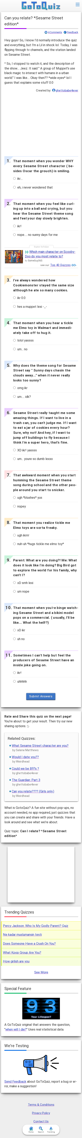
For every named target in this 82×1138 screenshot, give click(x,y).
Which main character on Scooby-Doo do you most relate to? (50, 254)
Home (31, 1132)
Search (41, 1132)
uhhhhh (22, 681)
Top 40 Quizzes (60, 265)
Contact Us (41, 1121)
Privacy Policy (41, 1113)
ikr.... (20, 179)
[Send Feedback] (41, 1065)
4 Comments (55, 32)
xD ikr (21, 630)
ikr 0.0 (21, 298)
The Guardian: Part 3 (26, 780)
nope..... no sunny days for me (37, 235)
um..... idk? (24, 397)
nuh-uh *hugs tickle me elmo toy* (40, 544)
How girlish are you (16, 961)
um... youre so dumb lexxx (35, 459)
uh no (21, 639)
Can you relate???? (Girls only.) (33, 791)
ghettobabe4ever (67, 90)
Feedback (72, 32)
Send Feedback (15, 1081)
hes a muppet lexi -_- (32, 307)
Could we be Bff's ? (25, 769)
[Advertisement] (41, 123)
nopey (21, 506)
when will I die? (15, 1029)
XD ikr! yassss (27, 450)
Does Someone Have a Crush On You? (29, 943)
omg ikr (22, 388)
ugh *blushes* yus (29, 497)
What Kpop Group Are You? (22, 952)
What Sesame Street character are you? (40, 746)
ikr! (19, 226)
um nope (23, 591)
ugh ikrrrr (23, 535)
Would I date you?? (25, 757)
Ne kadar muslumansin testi (22, 934)
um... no (22, 349)
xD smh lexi (25, 583)
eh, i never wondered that (35, 187)
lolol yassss (25, 340)
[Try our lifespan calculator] (41, 1008)
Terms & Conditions (41, 1104)
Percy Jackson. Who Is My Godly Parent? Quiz (35, 926)
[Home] (41, 6)
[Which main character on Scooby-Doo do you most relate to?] (14, 256)
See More (41, 972)
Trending (51, 1132)
